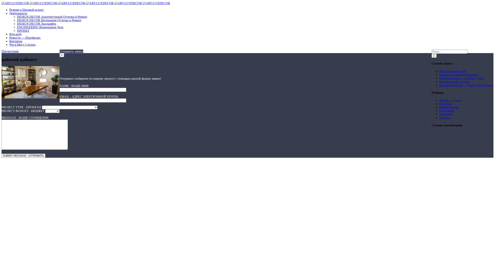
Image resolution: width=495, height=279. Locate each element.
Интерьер (445, 103)
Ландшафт (446, 114)
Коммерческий (449, 107)
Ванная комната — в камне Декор (461, 78)
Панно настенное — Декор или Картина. (466, 85)
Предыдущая (10, 51)
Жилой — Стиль (450, 100)
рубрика (444, 117)
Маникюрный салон (452, 71)
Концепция (446, 110)
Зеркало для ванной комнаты (458, 74)
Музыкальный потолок (454, 81)
